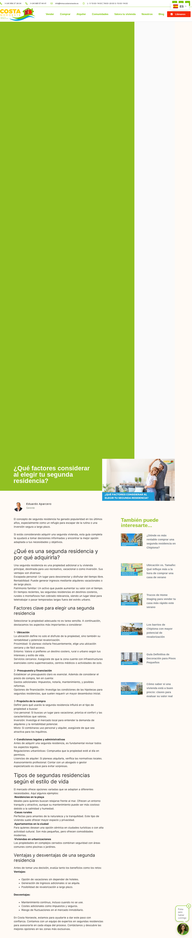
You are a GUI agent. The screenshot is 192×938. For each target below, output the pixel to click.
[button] (179, 14)
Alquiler (81, 14)
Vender (50, 14)
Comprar (65, 14)
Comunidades (100, 14)
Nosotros (147, 14)
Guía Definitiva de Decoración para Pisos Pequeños (161, 658)
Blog (161, 14)
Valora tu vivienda (125, 14)
